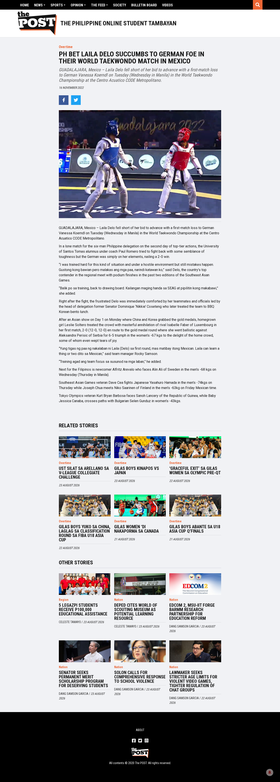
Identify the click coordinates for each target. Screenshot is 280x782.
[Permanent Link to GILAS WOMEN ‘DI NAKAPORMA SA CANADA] (140, 505)
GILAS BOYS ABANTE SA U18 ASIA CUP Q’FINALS (194, 529)
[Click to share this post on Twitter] (76, 100)
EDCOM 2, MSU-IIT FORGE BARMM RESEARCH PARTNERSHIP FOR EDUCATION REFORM (192, 611)
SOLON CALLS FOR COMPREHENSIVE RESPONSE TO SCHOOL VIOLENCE (140, 676)
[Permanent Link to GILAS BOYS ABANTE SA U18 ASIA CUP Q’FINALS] (195, 505)
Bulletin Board (144, 5)
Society (119, 5)
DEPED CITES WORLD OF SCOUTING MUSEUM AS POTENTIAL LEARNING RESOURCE (135, 611)
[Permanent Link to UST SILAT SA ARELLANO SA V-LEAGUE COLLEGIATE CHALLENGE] (84, 447)
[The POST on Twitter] (140, 741)
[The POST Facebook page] (134, 741)
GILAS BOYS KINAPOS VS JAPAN (136, 470)
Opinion (77, 5)
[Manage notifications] (269, 772)
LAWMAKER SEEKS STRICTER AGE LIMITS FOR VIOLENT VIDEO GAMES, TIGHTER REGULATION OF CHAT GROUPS (193, 681)
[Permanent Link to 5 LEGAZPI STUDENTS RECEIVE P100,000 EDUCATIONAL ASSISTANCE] (84, 584)
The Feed (98, 5)
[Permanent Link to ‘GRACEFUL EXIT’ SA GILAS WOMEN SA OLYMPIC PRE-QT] (195, 447)
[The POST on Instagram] (146, 741)
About (140, 730)
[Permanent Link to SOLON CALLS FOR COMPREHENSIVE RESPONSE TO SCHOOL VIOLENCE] (140, 651)
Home (24, 5)
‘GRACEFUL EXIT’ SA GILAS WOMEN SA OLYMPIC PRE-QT (195, 470)
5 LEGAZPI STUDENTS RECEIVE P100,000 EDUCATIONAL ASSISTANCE (83, 609)
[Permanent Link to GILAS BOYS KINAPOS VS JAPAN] (140, 447)
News (38, 5)
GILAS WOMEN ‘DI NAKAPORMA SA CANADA (136, 529)
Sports (57, 5)
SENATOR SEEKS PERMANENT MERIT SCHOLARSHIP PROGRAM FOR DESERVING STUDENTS (83, 679)
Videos (167, 5)
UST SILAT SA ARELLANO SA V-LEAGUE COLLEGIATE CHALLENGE (84, 472)
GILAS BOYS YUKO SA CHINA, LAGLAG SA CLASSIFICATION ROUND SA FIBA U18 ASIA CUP (84, 533)
